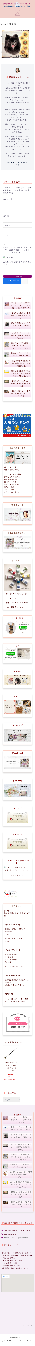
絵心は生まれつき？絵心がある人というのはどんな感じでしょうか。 (21, 373)
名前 (6, 216)
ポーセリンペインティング (16, 594)
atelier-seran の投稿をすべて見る (17, 164)
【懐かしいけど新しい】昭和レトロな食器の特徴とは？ (21, 383)
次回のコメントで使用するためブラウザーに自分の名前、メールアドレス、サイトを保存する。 (17, 249)
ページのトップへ (28, 1325)
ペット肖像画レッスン (14, 607)
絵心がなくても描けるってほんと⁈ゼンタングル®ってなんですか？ (21, 345)
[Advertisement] (17, 1304)
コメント (8, 199)
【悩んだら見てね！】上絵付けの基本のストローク (21, 315)
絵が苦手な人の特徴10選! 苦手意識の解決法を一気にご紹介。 (21, 363)
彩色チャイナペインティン (17, 603)
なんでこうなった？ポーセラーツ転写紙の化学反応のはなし (21, 335)
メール (7, 226)
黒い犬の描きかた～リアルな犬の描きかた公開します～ (21, 325)
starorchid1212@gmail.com (16, 1238)
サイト (5, 235)
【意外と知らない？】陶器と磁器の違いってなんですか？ (21, 393)
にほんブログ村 (17, 875)
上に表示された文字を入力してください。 (17, 263)
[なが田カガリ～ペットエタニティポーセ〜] (17, 4)
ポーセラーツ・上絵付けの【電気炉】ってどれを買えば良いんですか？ (21, 305)
